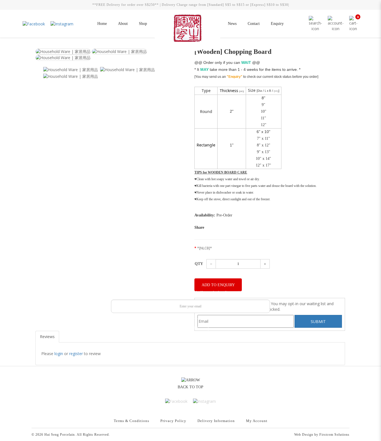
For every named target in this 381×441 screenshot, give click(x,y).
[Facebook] (34, 23)
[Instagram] (62, 23)
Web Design (303, 435)
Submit (190, 328)
